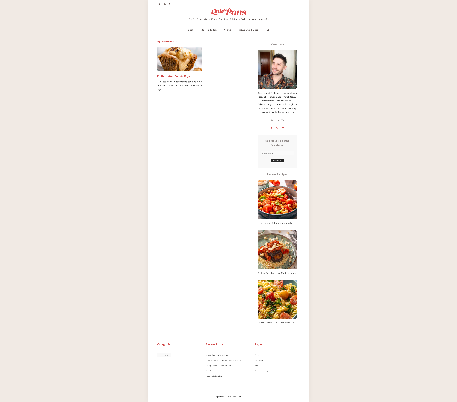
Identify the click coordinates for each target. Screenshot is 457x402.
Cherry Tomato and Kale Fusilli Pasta (219, 365)
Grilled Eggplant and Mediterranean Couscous (223, 360)
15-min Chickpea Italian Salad (217, 355)
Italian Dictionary (261, 371)
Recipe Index (209, 29)
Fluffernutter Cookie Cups (173, 76)
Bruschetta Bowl (212, 371)
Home (191, 29)
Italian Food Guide (249, 29)
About (227, 29)
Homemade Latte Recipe (215, 376)
